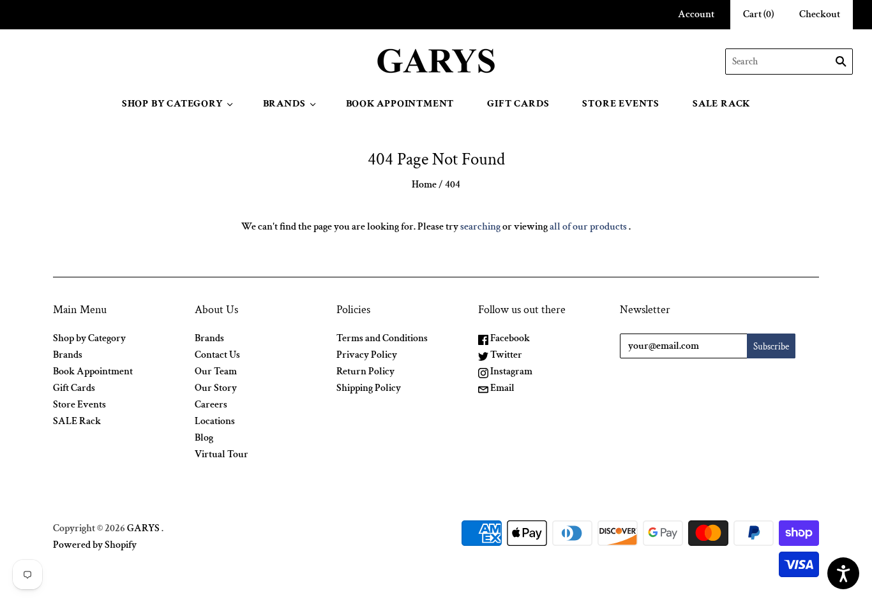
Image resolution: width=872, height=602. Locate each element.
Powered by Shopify (95, 545)
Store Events (620, 103)
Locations (215, 421)
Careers (211, 404)
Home (424, 184)
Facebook (509, 338)
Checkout (819, 14)
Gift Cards (518, 103)
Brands (284, 103)
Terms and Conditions (382, 338)
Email (501, 388)
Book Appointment (400, 103)
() (758, 14)
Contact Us (217, 355)
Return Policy (365, 371)
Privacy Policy (366, 355)
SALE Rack (721, 103)
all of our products (588, 226)
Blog (204, 437)
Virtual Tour (221, 454)
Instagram (510, 371)
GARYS (143, 528)
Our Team (216, 371)
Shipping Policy (368, 388)
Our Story (216, 388)
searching (480, 226)
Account (696, 14)
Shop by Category (172, 103)
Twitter (505, 355)
